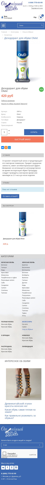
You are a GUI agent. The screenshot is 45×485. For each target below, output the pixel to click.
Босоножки (26, 267)
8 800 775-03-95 (36, 2)
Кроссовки (5, 272)
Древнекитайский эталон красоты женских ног (18, 404)
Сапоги (3, 288)
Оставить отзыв (9, 196)
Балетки (25, 265)
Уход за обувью (27, 32)
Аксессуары (15, 32)
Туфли (24, 313)
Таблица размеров (8, 101)
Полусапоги (26, 295)
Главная (4, 32)
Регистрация (8, 18)
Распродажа (6, 346)
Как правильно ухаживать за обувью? (20, 416)
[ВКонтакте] (2, 147)
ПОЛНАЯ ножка (7, 322)
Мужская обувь (7, 262)
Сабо (3, 283)
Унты (24, 316)
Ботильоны (26, 270)
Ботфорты (25, 275)
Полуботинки (27, 293)
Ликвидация (27, 346)
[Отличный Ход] (11, 6)
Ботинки (4, 265)
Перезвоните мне (37, 8)
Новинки (26, 335)
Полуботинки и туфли (9, 278)
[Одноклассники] (6, 147)
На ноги (25, 324)
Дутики (24, 283)
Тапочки (4, 293)
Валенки (25, 278)
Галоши (4, 267)
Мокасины (5, 275)
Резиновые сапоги (7, 280)
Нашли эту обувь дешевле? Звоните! (14, 104)
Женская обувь (28, 262)
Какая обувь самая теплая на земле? (20, 410)
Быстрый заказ (22, 139)
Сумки (24, 327)
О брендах (5, 335)
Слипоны (4, 290)
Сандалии (4, 285)
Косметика (8, 35)
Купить (34, 132)
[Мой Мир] (9, 147)
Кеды (3, 270)
